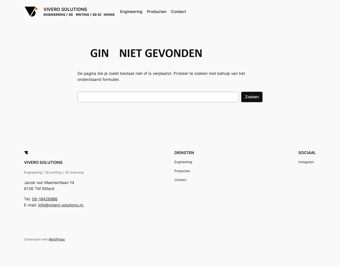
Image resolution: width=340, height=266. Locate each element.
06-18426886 (45, 199)
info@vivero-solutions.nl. (61, 205)
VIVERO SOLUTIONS (65, 9)
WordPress (57, 239)
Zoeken (252, 97)
